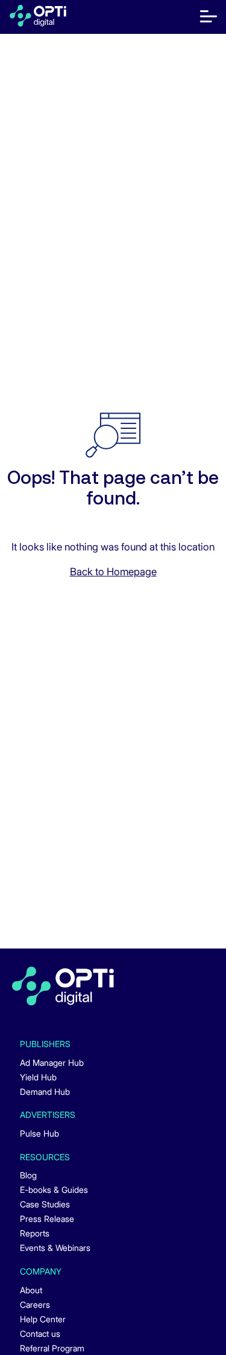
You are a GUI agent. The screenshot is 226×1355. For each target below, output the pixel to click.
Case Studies (45, 1204)
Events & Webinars (55, 1247)
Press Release (47, 1218)
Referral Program (52, 1348)
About (31, 1290)
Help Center (43, 1319)
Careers (35, 1304)
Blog (28, 1175)
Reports (34, 1233)
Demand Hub (45, 1091)
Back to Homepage (113, 572)
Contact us (40, 1333)
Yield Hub (38, 1077)
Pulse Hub (39, 1133)
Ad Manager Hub (52, 1062)
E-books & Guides (54, 1189)
